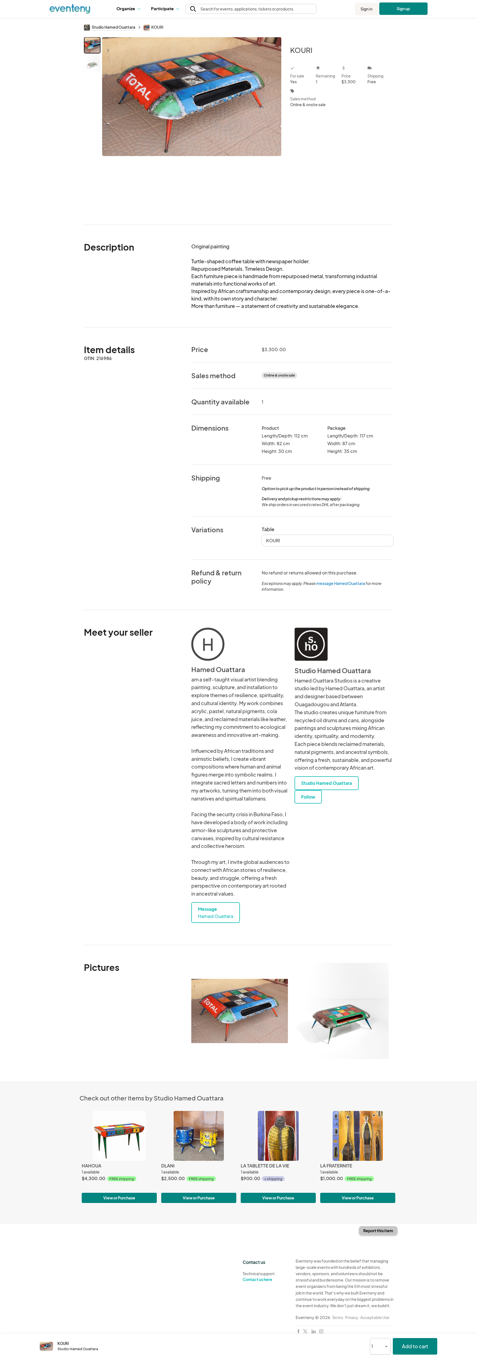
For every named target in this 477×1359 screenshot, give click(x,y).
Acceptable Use (374, 1317)
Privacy (351, 1317)
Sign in (366, 8)
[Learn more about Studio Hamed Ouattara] (311, 644)
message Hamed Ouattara (340, 583)
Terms (337, 1317)
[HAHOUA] (119, 1136)
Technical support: (259, 1276)
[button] (129, 8)
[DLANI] (198, 1136)
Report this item (378, 1230)
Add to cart (415, 1346)
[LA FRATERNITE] (357, 1136)
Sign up (403, 8)
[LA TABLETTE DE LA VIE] (278, 1136)
